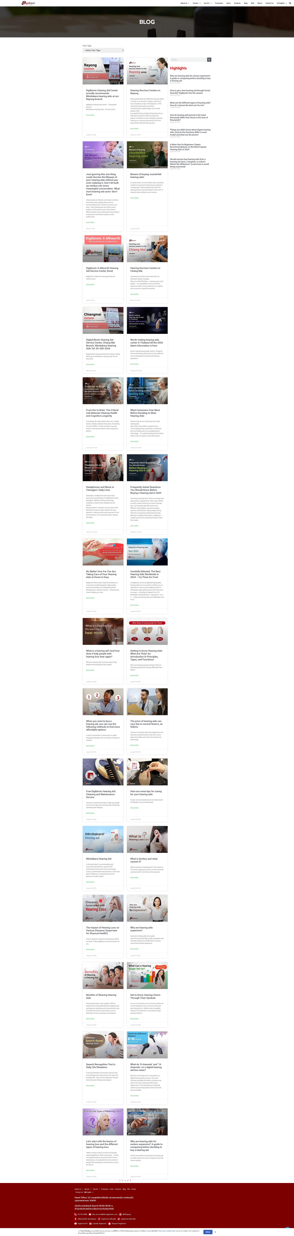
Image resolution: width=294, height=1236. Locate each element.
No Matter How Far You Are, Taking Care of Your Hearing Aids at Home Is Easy (101, 574)
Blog (245, 3)
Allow (208, 1232)
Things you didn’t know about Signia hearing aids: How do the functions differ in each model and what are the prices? (190, 132)
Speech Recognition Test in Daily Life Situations (100, 1066)
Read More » (90, 115)
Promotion (219, 3)
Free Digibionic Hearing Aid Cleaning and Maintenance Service (100, 794)
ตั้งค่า (103, 1233)
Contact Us (269, 3)
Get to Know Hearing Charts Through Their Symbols (145, 996)
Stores (259, 3)
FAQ (252, 3)
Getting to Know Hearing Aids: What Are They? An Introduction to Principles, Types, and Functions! (146, 655)
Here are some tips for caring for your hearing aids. (146, 793)
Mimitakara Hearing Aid (98, 858)
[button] (290, 3)
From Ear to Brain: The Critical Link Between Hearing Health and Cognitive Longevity (102, 413)
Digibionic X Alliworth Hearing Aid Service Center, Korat (102, 269)
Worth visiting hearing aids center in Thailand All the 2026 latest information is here (146, 342)
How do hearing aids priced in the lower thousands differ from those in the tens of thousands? (189, 117)
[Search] (209, 60)
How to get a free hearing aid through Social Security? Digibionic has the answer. (190, 91)
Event (228, 3)
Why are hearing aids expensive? (141, 929)
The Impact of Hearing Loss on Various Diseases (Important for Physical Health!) (102, 930)
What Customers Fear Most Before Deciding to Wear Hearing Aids (145, 413)
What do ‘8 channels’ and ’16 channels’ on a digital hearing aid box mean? (146, 1067)
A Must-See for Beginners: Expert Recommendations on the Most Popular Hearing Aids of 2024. (188, 147)
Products (237, 3)
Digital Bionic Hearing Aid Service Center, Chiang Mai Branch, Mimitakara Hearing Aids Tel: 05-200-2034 (101, 344)
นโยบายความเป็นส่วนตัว (166, 1231)
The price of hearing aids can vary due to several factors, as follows (146, 724)
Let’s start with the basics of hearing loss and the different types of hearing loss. (102, 1144)
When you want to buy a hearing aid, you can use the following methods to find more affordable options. (103, 725)
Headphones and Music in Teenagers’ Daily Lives (100, 488)
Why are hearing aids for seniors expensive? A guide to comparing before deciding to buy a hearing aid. (146, 1145)
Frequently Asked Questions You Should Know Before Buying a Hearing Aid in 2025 (145, 490)
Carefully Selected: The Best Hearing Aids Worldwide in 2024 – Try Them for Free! (145, 574)
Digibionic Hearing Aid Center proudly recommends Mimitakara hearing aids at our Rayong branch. (102, 94)
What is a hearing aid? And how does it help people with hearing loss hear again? (103, 653)
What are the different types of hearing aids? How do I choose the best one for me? (190, 104)
